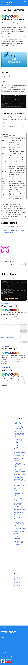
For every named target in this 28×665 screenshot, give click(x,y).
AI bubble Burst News (20, 509)
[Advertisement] (7, 398)
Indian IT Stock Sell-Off (20, 474)
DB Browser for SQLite (9, 349)
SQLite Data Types (7, 370)
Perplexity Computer (20, 455)
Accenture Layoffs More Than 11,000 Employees (19, 543)
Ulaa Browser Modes (20, 528)
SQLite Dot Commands (14, 9)
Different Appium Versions (19, 532)
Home (3, 641)
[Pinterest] (14, 16)
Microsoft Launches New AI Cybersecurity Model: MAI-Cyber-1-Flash (20, 434)
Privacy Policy (5, 650)
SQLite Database (17, 12)
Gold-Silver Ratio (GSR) (18, 494)
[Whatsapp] (3, 16)
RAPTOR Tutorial (18, 583)
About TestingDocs (6, 644)
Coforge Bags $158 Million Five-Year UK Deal (19, 465)
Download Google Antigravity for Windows (19, 504)
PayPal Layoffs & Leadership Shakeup (19, 470)
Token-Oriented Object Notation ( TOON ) (19, 523)
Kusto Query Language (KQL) (18, 422)
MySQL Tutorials (18, 589)
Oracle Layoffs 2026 (19, 452)
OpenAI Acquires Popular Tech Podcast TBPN (20, 447)
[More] (17, 16)
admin (9, 12)
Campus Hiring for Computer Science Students (19, 441)
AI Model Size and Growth (19, 489)
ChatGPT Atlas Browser (18, 518)
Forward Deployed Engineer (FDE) (19, 427)
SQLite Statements (9, 261)
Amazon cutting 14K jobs (19, 513)
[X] (11, 16)
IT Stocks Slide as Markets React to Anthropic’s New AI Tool (19, 480)
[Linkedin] (5, 16)
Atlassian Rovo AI (19, 485)
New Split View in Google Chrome (19, 499)
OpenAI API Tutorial (19, 586)
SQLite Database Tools (9, 306)
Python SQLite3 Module (17, 264)
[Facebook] (8, 16)
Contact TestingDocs (6, 647)
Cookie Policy (4, 653)
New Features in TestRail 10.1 (18, 459)
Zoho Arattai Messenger (17, 537)
